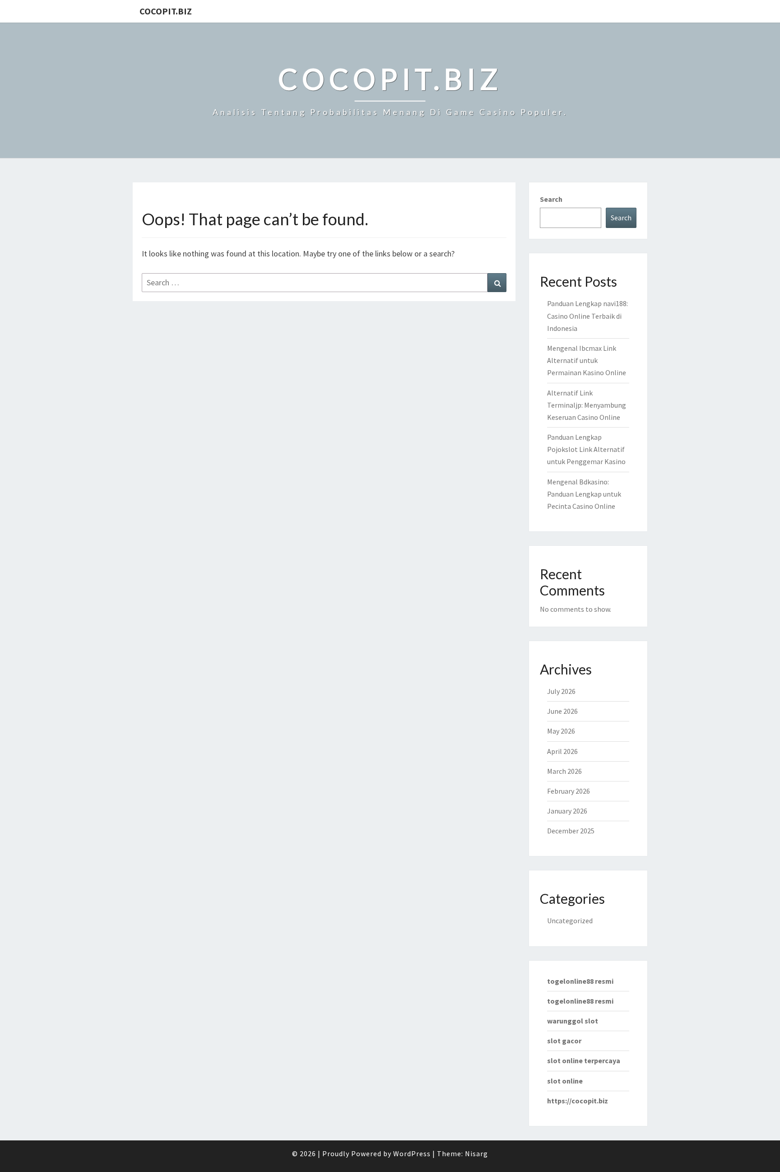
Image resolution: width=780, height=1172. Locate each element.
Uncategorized (570, 920)
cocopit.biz (165, 11)
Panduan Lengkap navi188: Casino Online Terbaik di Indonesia (587, 315)
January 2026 (567, 810)
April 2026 (562, 751)
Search (551, 199)
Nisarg (476, 1153)
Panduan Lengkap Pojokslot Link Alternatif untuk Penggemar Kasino (586, 449)
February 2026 (568, 790)
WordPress (412, 1153)
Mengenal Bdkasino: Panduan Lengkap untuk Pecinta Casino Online (584, 494)
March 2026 (564, 771)
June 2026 (562, 711)
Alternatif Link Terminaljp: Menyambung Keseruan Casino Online (586, 405)
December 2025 (570, 830)
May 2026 (561, 730)
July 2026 (561, 691)
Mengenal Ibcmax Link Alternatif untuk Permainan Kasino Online (586, 360)
